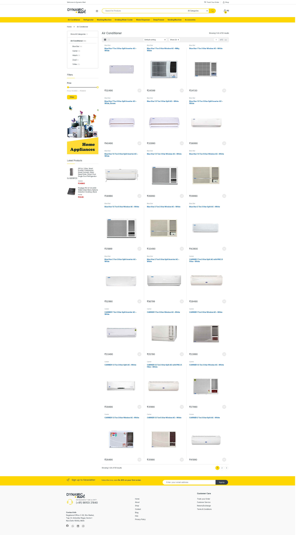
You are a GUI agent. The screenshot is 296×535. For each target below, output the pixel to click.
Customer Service (203, 502)
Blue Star (107, 45)
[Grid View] (105, 39)
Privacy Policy (140, 519)
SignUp (222, 482)
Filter (72, 97)
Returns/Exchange (204, 506)
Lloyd (75, 60)
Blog (136, 512)
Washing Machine (104, 20)
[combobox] (144, 10)
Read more (139, 90)
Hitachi (76, 55)
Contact (138, 509)
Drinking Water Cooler (124, 20)
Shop (227, 2)
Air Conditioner (74, 20)
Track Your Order (213, 2)
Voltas (76, 64)
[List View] (109, 39)
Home (69, 27)
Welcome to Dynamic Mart (76, 2)
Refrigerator (88, 20)
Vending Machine (175, 20)
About (137, 502)
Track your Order (203, 499)
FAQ (136, 516)
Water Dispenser (143, 20)
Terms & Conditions (204, 509)
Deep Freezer (158, 20)
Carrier (191, 256)
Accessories (190, 20)
